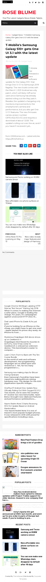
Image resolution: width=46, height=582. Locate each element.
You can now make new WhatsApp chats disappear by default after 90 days (23, 226)
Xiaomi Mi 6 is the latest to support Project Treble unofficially (28, 488)
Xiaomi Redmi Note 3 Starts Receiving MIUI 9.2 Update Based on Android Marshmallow (20, 406)
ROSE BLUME (19, 12)
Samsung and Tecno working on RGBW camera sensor (22, 178)
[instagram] (43, 2)
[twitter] (35, 2)
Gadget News (17, 35)
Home (8, 35)
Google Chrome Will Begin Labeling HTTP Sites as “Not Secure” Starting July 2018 (22, 307)
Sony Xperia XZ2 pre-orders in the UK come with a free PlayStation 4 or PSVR (28, 507)
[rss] (29, 2)
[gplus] (39, 2)
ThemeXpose (17, 576)
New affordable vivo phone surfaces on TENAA (22, 202)
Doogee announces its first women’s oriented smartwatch (31, 470)
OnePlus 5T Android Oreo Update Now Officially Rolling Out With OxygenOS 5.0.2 (22, 389)
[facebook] (32, 2)
